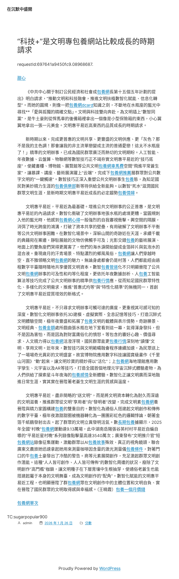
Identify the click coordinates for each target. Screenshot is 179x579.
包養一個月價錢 (130, 489)
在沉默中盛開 (19, 9)
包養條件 (134, 449)
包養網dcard (81, 105)
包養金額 (46, 327)
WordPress (109, 568)
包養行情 (101, 280)
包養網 (103, 91)
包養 (129, 179)
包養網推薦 (120, 172)
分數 (88, 523)
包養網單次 (27, 503)
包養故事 (96, 442)
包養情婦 (126, 192)
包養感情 (80, 374)
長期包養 (126, 422)
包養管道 (109, 267)
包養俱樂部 (65, 186)
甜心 (21, 78)
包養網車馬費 (111, 166)
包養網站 (25, 442)
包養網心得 (69, 220)
